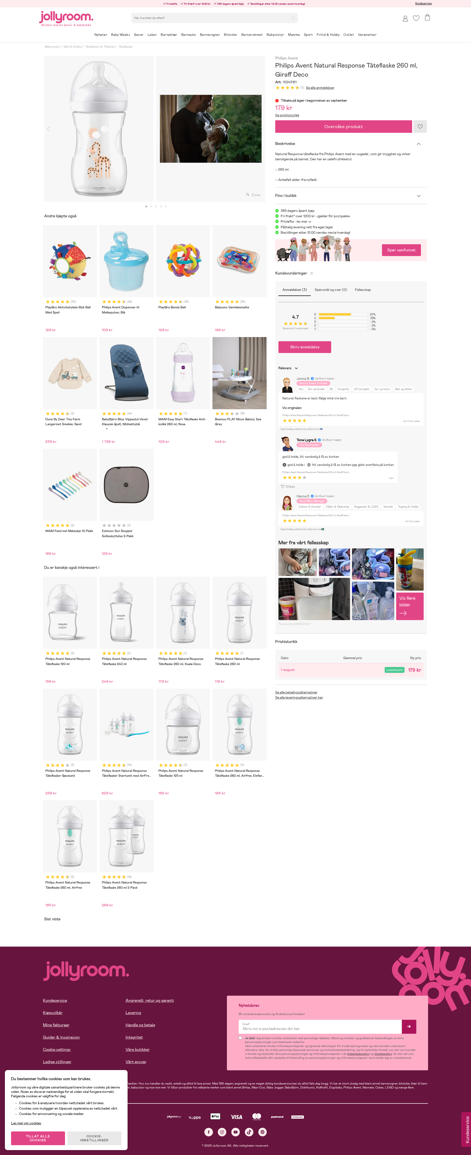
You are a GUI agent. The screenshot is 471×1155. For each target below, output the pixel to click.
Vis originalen (291, 408)
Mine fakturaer (56, 1025)
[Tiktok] (249, 1132)
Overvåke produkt (343, 126)
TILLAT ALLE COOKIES (38, 1138)
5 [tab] (165, 206)
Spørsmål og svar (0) (331, 289)
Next (261, 129)
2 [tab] (151, 206)
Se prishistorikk (287, 115)
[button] (416, 18)
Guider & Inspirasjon (61, 1037)
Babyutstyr (52, 47)
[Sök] (292, 17)
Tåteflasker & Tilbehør (100, 47)
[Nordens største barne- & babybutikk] (66, 16)
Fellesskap (363, 289)
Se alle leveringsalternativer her (299, 697)
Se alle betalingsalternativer (296, 692)
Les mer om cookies (26, 1123)
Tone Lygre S (306, 440)
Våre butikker (138, 1049)
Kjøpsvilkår (53, 1012)
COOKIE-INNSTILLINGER (94, 1138)
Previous (48, 129)
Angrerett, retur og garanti (150, 1000)
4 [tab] (160, 206)
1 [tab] (146, 206)
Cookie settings (57, 1049)
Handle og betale (140, 1025)
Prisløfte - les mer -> (296, 221)
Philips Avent (286, 58)
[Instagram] (222, 1132)
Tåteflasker (125, 47)
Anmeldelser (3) (294, 289)
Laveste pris (394, 670)
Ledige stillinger (57, 1061)
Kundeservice (423, 3)
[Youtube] (235, 1132)
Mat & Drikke (72, 47)
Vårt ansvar (136, 1061)
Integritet (134, 1037)
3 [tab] (156, 206)
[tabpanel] (99, 129)
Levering (133, 1012)
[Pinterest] (262, 1132)
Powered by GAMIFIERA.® (294, 624)
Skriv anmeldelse (304, 347)
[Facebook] (208, 1132)
